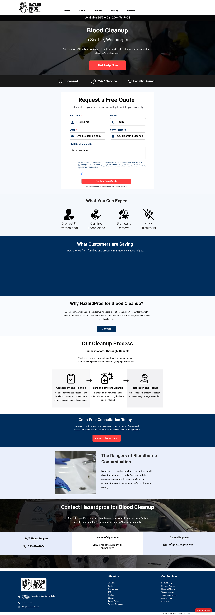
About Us (111, 583)
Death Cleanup (166, 583)
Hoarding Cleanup (168, 586)
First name (75, 115)
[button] (82, 10)
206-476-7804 (121, 17)
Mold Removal (166, 598)
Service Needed (118, 130)
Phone (113, 115)
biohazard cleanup (122, 518)
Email (72, 130)
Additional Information (82, 144)
